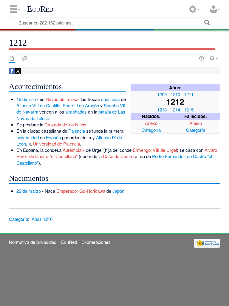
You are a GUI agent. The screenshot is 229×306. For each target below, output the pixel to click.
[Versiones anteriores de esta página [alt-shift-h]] (202, 58)
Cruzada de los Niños (65, 124)
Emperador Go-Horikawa (80, 191)
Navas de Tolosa (62, 99)
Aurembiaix (74, 150)
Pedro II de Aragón (81, 105)
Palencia (76, 131)
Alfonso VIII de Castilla (38, 105)
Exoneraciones (96, 242)
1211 (189, 94)
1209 (162, 94)
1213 (162, 109)
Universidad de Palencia (56, 143)
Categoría (151, 130)
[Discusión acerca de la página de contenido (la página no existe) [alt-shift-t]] (25, 58)
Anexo (151, 123)
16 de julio (26, 99)
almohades (76, 111)
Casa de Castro (118, 156)
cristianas (110, 99)
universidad (27, 137)
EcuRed (40, 8)
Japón (118, 191)
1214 (175, 109)
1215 (189, 109)
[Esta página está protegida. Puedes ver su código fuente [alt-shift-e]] (191, 58)
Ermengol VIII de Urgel (155, 150)
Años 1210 (42, 219)
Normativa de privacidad (32, 242)
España (53, 137)
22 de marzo (28, 191)
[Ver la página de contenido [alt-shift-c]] (12, 58)
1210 (175, 94)
